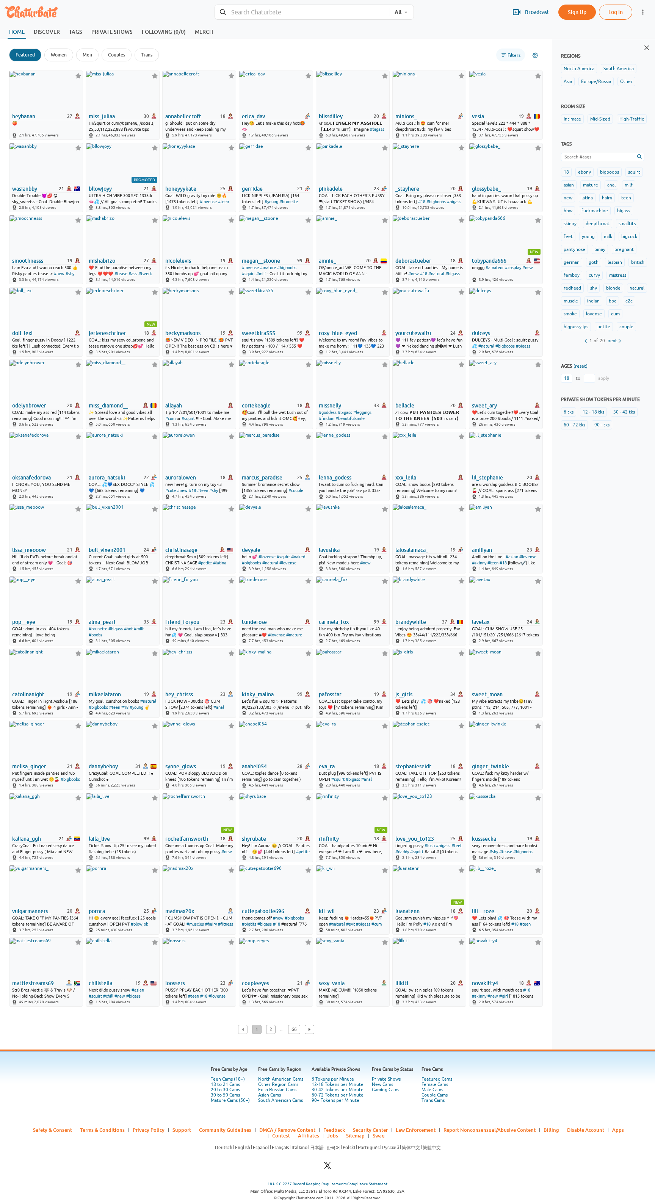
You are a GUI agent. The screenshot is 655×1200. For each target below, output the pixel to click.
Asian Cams (269, 1095)
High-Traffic (631, 119)
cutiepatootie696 (263, 911)
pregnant (624, 249)
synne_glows (180, 766)
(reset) (581, 366)
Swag (379, 1136)
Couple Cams (435, 1095)
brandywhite (410, 622)
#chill (108, 996)
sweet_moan (487, 694)
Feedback (334, 1130)
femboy (572, 275)
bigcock (629, 236)
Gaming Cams (385, 1089)
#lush (430, 845)
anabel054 (254, 766)
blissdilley (331, 116)
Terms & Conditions (102, 1130)
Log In (615, 12)
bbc (612, 301)
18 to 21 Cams (225, 1084)
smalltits (627, 223)
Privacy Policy (149, 1130)
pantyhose (574, 249)
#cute (170, 490)
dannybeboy (103, 766)
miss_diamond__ (108, 406)
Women (59, 55)
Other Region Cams (278, 1084)
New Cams (382, 1084)
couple (626, 326)
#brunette (288, 201)
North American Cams (280, 1079)
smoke (570, 313)
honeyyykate (180, 189)
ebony (584, 172)
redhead (572, 288)
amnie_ (327, 261)
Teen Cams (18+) (228, 1079)
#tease (120, 273)
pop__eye (23, 622)
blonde (613, 288)
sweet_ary (484, 406)
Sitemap (355, 1136)
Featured (25, 55)
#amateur (495, 267)
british (637, 262)
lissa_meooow (29, 550)
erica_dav (253, 116)
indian (593, 301)
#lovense (208, 201)
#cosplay (513, 267)
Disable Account (585, 1130)
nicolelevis (178, 261)
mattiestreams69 (33, 983)
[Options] (535, 55)
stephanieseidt (413, 766)
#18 (421, 201)
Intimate (572, 119)
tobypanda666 (489, 261)
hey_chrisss (179, 694)
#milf (261, 273)
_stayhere (407, 189)
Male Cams (432, 1089)
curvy (594, 275)
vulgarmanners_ (31, 911)
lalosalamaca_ (411, 550)
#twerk (145, 273)
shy (593, 288)
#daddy (402, 851)
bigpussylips (576, 326)
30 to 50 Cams (225, 1095)
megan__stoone (261, 261)
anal (611, 185)
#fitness (225, 924)
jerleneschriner (107, 333)
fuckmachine (594, 210)
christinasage (181, 550)
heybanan (23, 116)
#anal (218, 707)
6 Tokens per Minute (333, 1079)
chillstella (100, 983)
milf (629, 185)
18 (566, 172)
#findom (326, 418)
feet (568, 236)
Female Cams (435, 1084)
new (568, 198)
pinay (599, 249)
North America (579, 68)
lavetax (480, 622)
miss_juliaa (102, 116)
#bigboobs (436, 201)
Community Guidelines (225, 1130)
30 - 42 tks (624, 412)
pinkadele (331, 189)
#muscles (195, 924)
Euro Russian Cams (277, 1089)
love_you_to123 (414, 839)
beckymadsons (183, 333)
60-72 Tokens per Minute (338, 1095)
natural (637, 288)
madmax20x (179, 911)
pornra (97, 911)
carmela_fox (334, 622)
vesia (478, 116)
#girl (503, 996)
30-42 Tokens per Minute (338, 1089)
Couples (116, 55)
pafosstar (330, 694)
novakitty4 (485, 983)
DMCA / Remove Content (287, 1130)
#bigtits (249, 924)
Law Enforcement (416, 1130)
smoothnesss (27, 261)
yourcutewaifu (413, 333)
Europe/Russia (596, 81)
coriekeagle (256, 406)
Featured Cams (437, 1079)
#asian (512, 557)
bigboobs (609, 172)
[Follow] (78, 76)
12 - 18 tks (593, 412)
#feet (456, 845)
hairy (607, 198)
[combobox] (302, 12)
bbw (568, 210)
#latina (219, 563)
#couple (295, 490)
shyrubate (254, 839)
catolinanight (28, 694)
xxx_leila (405, 478)
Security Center (370, 1130)
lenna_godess (335, 478)
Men (87, 55)
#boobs (95, 635)
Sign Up (577, 12)
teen (626, 198)
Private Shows (386, 1079)
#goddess (328, 412)
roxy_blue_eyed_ (339, 333)
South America (618, 68)
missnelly (330, 406)
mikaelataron (105, 694)
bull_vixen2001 (107, 550)
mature (590, 185)
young (588, 236)
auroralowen (180, 478)
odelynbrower (29, 406)
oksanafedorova (31, 478)
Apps (618, 1130)
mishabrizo (102, 261)
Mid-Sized (600, 119)
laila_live (99, 839)
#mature (268, 267)
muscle (571, 301)
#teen (223, 201)
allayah (173, 406)
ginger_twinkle (490, 766)
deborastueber (413, 261)
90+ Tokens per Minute (335, 1100)
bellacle (404, 406)
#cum (170, 418)
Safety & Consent (52, 1130)
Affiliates (308, 1136)
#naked (298, 557)
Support (181, 1130)
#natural (436, 273)
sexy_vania (332, 983)
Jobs (332, 1136)
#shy (70, 273)
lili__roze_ (484, 911)
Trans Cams (433, 1100)
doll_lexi (22, 333)
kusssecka (484, 839)
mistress (617, 275)
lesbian (615, 262)
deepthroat (598, 223)
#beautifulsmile (350, 418)
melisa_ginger (29, 766)
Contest (281, 1136)
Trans (146, 55)
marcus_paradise (262, 478)
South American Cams (280, 1100)
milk (608, 236)
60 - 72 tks (574, 425)
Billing (551, 1130)
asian (569, 185)
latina (587, 198)
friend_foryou (182, 622)
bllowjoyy (100, 189)
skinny (570, 223)
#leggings (362, 412)
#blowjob (139, 924)
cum (615, 313)
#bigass (377, 129)
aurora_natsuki (107, 478)
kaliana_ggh (26, 839)
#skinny (479, 563)
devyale (251, 550)
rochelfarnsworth (186, 839)
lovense (594, 313)
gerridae (252, 189)
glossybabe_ (486, 189)
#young (271, 201)
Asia (568, 81)
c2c (629, 301)
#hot (128, 629)
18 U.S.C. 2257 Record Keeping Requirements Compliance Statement (327, 1184)
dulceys (481, 333)
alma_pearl (102, 622)
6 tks (569, 412)
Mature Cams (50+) (230, 1100)
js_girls (403, 694)
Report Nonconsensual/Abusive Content (489, 1130)
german (572, 262)
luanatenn (407, 911)
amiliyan (482, 550)
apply (603, 378)
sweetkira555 (258, 333)
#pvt (350, 924)
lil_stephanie (487, 478)
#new (59, 273)
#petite (205, 563)
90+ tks (602, 425)
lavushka (329, 550)
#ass (132, 273)
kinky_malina (258, 694)
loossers (175, 983)
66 (294, 1029)
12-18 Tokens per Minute (338, 1084)
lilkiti (401, 983)
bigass (623, 210)
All (398, 12)
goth (594, 262)
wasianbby (24, 189)
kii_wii (327, 911)
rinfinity (329, 839)
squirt (634, 172)
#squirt (248, 273)
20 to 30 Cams (225, 1089)
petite (603, 326)
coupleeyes (255, 983)
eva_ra (327, 766)
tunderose (254, 622)
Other (626, 81)
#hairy (211, 924)
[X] (327, 1167)
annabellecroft (183, 116)
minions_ (406, 116)
